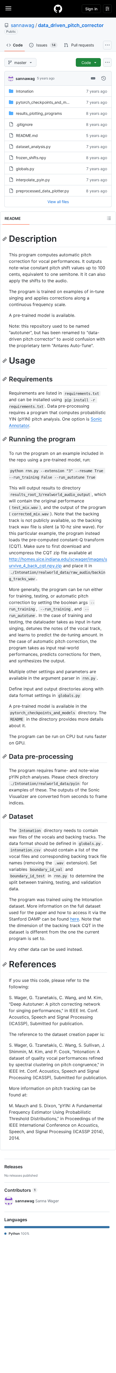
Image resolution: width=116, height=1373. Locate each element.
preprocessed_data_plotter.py (42, 191)
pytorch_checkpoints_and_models (46, 102)
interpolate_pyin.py (33, 179)
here (74, 919)
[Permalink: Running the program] (5, 439)
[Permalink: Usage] (5, 360)
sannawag (22, 25)
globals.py (25, 168)
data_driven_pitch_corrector (71, 25)
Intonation (24, 91)
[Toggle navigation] (8, 8)
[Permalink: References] (5, 964)
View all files (58, 201)
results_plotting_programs (39, 113)
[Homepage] (58, 8)
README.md (27, 135)
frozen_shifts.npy (31, 157)
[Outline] (109, 218)
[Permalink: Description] (5, 239)
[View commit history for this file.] (103, 78)
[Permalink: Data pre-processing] (5, 756)
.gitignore (24, 124)
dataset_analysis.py (33, 146)
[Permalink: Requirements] (5, 379)
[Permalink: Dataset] (5, 816)
